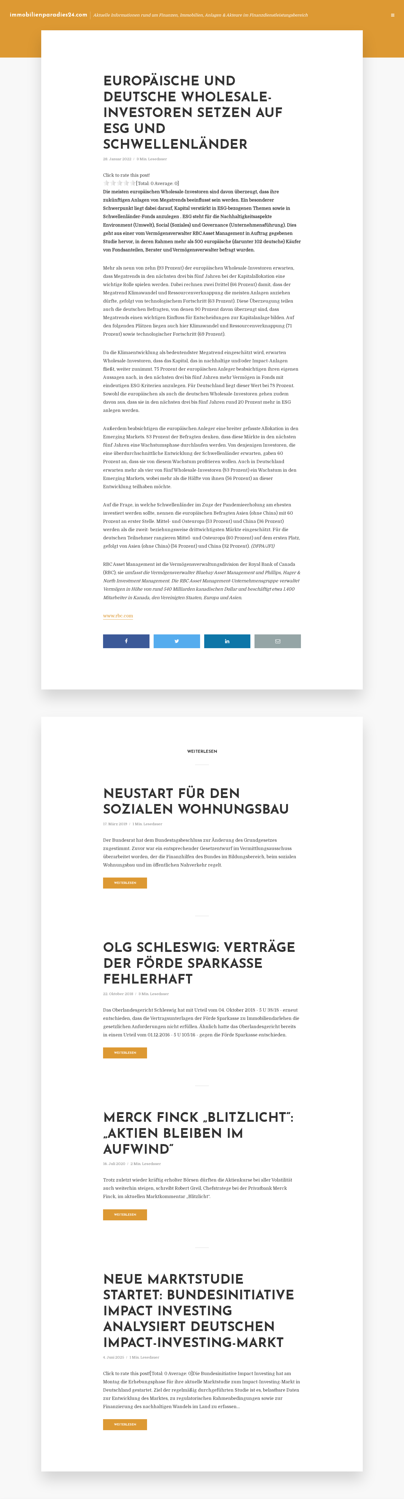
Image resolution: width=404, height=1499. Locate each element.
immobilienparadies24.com (48, 15)
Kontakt (316, 15)
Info (295, 15)
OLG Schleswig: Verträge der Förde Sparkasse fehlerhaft (199, 964)
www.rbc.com (118, 615)
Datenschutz (371, 15)
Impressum (341, 15)
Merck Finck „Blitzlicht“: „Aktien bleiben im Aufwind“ (198, 1134)
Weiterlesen (125, 883)
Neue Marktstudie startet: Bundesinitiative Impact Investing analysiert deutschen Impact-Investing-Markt (198, 1312)
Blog (278, 15)
